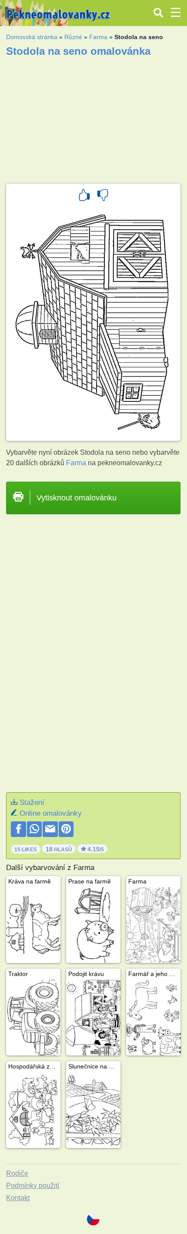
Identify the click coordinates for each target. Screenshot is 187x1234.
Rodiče (17, 1173)
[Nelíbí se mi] (103, 196)
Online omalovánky (51, 813)
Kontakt (18, 1197)
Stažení (32, 802)
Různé (73, 36)
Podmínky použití (32, 1185)
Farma (98, 36)
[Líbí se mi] (84, 196)
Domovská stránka (31, 36)
